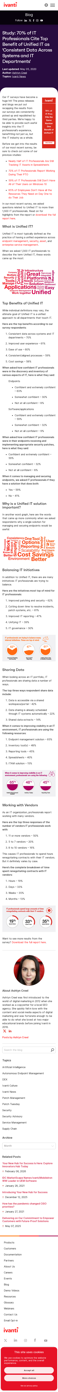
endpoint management (15, 241)
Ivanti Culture (9, 1085)
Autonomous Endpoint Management (23, 1073)
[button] (52, 5)
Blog (29, 14)
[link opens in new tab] (25, 20)
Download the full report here (29, 942)
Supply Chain (9, 1128)
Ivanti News (19, 76)
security (34, 241)
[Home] (10, 5)
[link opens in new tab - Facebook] (35, 1340)
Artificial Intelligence (14, 1067)
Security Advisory (12, 1116)
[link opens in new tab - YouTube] (45, 1340)
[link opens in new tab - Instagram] (25, 1340)
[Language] (46, 5)
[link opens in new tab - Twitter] (5, 1340)
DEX (4, 1079)
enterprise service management (20, 244)
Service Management (14, 1122)
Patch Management (13, 1097)
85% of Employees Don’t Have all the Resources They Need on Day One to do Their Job (30, 194)
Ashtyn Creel (19, 72)
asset (43, 241)
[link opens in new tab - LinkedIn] (15, 1340)
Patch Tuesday (11, 1104)
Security (7, 1110)
